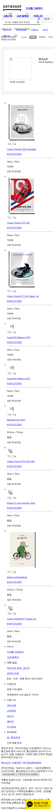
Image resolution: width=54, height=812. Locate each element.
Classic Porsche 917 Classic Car (21, 619)
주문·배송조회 (21, 30)
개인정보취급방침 (32, 762)
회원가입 (6, 36)
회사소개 (5, 762)
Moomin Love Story (16, 420)
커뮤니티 (38, 16)
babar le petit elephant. (17, 577)
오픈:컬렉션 (23, 16)
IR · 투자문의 (13, 737)
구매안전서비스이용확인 (28, 774)
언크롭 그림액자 (34, 8)
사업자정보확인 (8, 774)
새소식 (10, 716)
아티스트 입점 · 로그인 (18, 668)
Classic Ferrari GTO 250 (18, 223)
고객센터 (11, 711)
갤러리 (10, 721)
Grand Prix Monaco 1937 (18, 378)
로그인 (45, 30)
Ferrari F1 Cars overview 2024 (21, 503)
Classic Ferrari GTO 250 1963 (21, 461)
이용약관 (16, 762)
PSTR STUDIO (14, 154)
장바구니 (7, 30)
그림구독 (7, 16)
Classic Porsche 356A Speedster (21, 149)
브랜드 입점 (13, 673)
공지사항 (11, 705)
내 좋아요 (34, 30)
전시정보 (11, 727)
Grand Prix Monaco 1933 (18, 337)
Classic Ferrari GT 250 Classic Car (23, 296)
